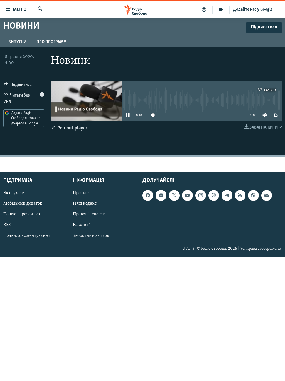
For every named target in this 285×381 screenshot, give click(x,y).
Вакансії (81, 225)
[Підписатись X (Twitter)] (174, 195)
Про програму (51, 42)
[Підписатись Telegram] (227, 195)
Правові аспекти (89, 214)
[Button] (18, 86)
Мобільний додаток (22, 204)
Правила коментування (27, 235)
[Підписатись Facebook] (147, 195)
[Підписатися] (266, 195)
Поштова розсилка (21, 214)
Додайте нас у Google (253, 9)
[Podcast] (253, 195)
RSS (7, 225)
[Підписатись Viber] (213, 195)
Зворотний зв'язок (91, 235)
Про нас (81, 193)
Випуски (17, 42)
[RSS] (240, 195)
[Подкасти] (204, 9)
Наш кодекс (85, 204)
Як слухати (14, 193)
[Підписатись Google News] (161, 195)
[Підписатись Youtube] (187, 195)
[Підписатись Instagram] (200, 195)
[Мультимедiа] (221, 9)
